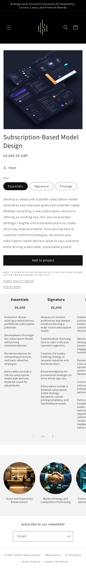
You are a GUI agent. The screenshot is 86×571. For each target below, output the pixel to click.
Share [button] (12, 168)
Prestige (66, 186)
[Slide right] (53, 436)
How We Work (12, 286)
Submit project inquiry (18, 280)
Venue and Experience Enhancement (19, 500)
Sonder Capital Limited (27, 554)
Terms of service (31, 561)
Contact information (56, 561)
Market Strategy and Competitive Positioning (56, 500)
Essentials (15, 186)
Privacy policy (73, 554)
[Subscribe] (68, 536)
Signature (41, 186)
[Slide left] (33, 436)
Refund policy (53, 554)
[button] (9, 27)
